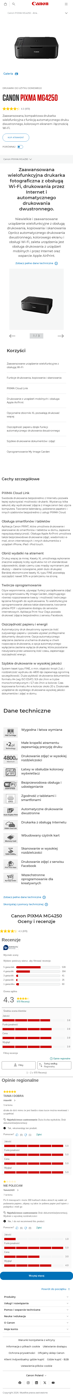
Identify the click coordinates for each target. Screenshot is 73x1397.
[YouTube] (53, 1382)
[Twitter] (44, 1382)
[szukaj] (13, 4)
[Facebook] (20, 1382)
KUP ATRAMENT (16, 137)
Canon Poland (35, 1375)
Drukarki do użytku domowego (22, 88)
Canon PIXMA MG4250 (15, 159)
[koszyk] (5, 4)
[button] (12, 336)
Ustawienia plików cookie (36, 1365)
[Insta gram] (28, 1382)
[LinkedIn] (36, 1382)
